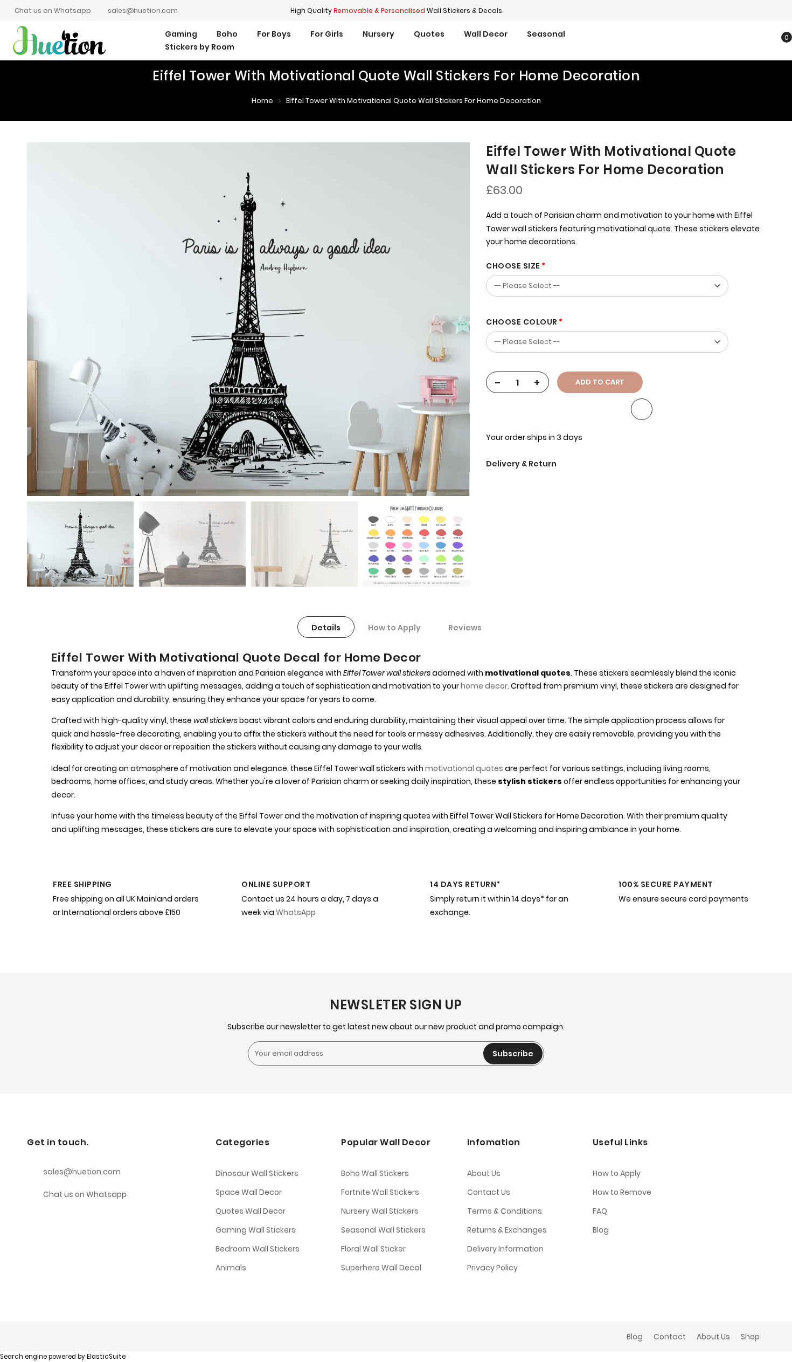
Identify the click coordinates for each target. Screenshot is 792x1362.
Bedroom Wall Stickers (258, 1248)
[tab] (326, 627)
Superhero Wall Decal (381, 1267)
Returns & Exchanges (507, 1230)
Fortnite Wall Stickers (380, 1192)
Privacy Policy (492, 1267)
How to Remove (622, 1192)
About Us (484, 1173)
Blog (601, 1230)
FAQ (600, 1211)
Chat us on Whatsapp (53, 10)
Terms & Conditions (504, 1211)
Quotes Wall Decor (251, 1211)
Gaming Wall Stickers (256, 1230)
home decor (483, 685)
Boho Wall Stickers (375, 1173)
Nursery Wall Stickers (380, 1211)
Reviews (465, 627)
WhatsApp (296, 912)
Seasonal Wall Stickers (383, 1230)
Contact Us (488, 1192)
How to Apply (394, 627)
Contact (670, 1336)
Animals (231, 1267)
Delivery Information (505, 1248)
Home (262, 100)
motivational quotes (464, 768)
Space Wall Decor (249, 1192)
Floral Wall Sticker (373, 1248)
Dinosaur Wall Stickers (257, 1173)
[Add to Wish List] (641, 409)
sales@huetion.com (143, 10)
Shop (750, 1336)
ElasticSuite (106, 1356)
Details (326, 627)
